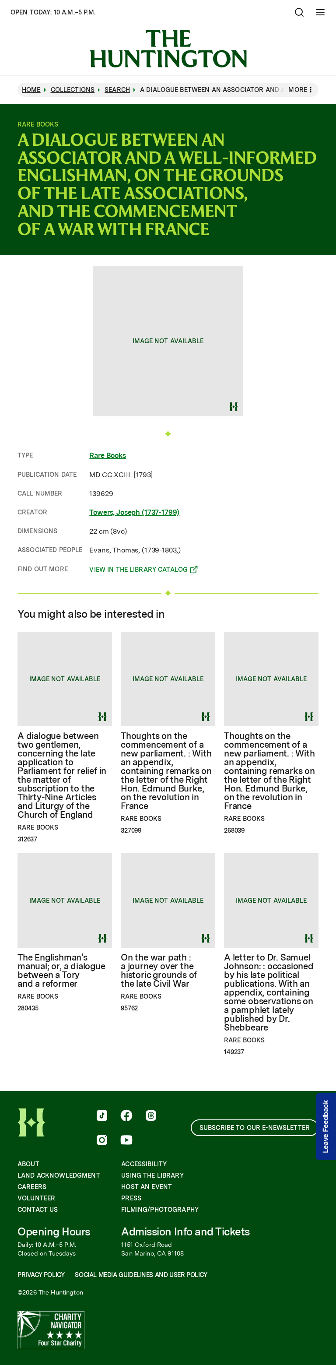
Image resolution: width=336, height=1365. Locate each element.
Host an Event (146, 1186)
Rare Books (107, 455)
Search (117, 90)
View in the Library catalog (138, 571)
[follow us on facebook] (126, 1116)
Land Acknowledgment (59, 1175)
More (297, 89)
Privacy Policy (41, 1274)
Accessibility (144, 1164)
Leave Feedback (326, 1127)
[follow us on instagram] (102, 1141)
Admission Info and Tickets (185, 1231)
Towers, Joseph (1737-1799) (134, 512)
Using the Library (152, 1175)
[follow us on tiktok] (102, 1116)
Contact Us (38, 1209)
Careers (32, 1186)
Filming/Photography (160, 1209)
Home (31, 90)
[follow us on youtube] (126, 1141)
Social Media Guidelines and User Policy (141, 1274)
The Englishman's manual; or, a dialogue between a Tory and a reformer (61, 970)
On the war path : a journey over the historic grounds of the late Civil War (159, 970)
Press (131, 1198)
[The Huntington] (168, 48)
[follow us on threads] (151, 1116)
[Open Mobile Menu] (320, 12)
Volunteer (36, 1198)
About (28, 1164)
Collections (73, 90)
